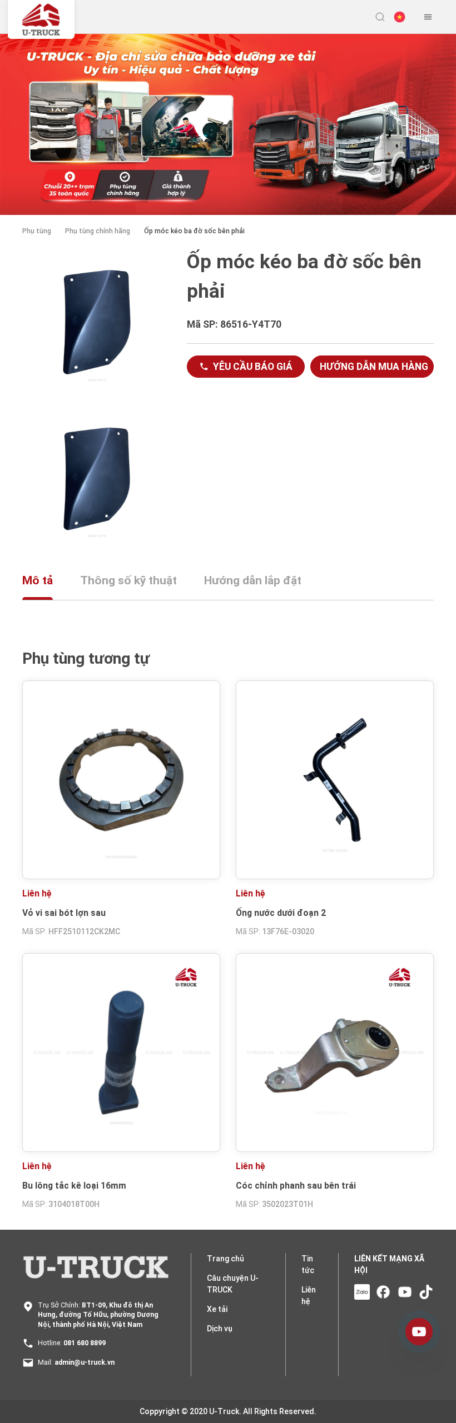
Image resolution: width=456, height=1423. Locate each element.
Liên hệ (308, 1295)
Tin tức (307, 1264)
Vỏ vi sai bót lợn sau (64, 913)
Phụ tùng (36, 231)
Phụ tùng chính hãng (97, 231)
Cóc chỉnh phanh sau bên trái (296, 1185)
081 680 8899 (84, 1343)
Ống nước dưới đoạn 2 (281, 913)
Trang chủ (225, 1258)
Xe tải (217, 1309)
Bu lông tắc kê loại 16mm (74, 1185)
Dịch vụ (219, 1328)
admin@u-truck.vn (84, 1362)
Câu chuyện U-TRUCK (233, 1284)
